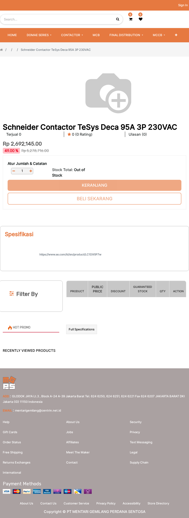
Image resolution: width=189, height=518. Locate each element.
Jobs (69, 432)
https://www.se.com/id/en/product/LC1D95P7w (70, 254)
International (12, 472)
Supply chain (139, 462)
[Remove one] (13, 171)
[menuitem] (12, 35)
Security (136, 422)
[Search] (94, 273)
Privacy (135, 432)
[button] (176, 35)
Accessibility (131, 503)
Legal (133, 452)
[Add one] (30, 171)
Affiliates (72, 442)
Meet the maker (78, 452)
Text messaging (141, 442)
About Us (26, 503)
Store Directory (158, 503)
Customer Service (76, 503)
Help (6, 422)
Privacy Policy (105, 503)
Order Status (12, 442)
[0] (130, 19)
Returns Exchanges (16, 462)
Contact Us (48, 503)
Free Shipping (13, 452)
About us (73, 422)
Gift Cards (10, 432)
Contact (72, 462)
